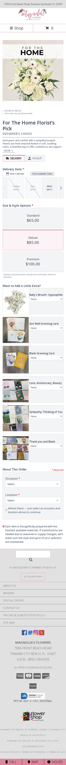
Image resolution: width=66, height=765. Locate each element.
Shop (18, 28)
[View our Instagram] (35, 634)
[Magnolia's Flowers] (33, 19)
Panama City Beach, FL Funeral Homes (24, 729)
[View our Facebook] (24, 634)
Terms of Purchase (34, 752)
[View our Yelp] (41, 634)
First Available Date (42, 173)
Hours (56, 762)
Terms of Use (57, 752)
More (7, 150)
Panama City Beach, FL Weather (26, 740)
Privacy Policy (10, 752)
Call (12, 762)
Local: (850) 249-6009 (33, 659)
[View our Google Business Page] (30, 634)
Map (34, 762)
